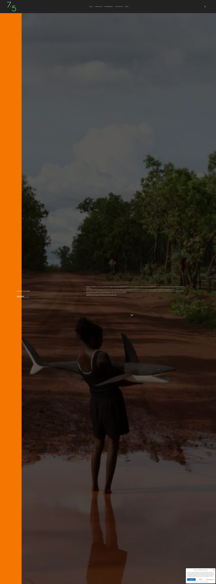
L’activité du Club (119, 6)
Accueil (91, 6)
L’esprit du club (98, 6)
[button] (213, 569)
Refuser (200, 579)
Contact (127, 6)
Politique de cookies (195, 581)
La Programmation (108, 6)
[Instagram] (205, 6)
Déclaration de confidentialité (203, 581)
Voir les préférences (210, 579)
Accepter (191, 579)
